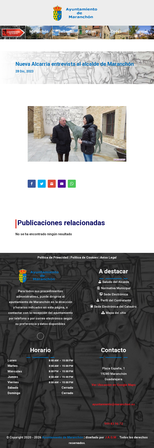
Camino (12, 31)
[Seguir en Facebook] (40, 336)
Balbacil (65, 31)
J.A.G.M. (111, 437)
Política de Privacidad (52, 257)
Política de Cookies (84, 257)
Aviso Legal (108, 257)
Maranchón (38, 31)
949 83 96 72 (113, 424)
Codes (116, 31)
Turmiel (141, 31)
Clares (90, 31)
